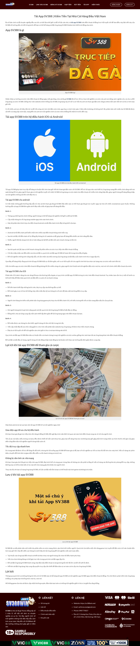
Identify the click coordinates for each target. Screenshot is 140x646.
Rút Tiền (77, 4)
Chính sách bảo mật (48, 614)
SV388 (31, 4)
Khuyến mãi (45, 618)
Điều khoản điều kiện (48, 611)
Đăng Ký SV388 (56, 4)
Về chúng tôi (45, 603)
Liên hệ (43, 607)
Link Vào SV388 (42, 4)
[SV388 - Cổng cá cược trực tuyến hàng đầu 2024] (15, 4)
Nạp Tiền (68, 4)
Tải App (86, 4)
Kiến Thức (96, 4)
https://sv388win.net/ (88, 603)
